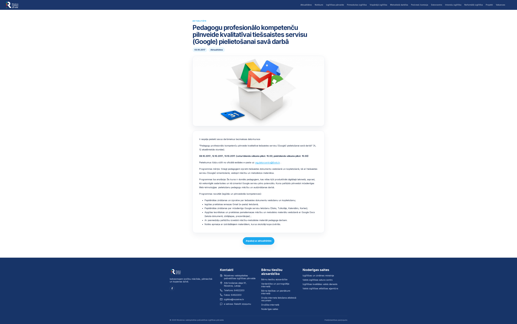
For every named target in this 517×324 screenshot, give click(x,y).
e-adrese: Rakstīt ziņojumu (237, 304)
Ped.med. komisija (419, 5)
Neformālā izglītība (473, 5)
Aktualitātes (306, 5)
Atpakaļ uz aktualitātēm (258, 240)
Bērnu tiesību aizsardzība (274, 279)
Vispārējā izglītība (378, 5)
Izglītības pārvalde (335, 5)
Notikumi (319, 5)
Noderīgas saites (269, 309)
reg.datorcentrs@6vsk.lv (267, 162)
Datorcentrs (436, 5)
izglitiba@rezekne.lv (234, 299)
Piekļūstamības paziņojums (336, 320)
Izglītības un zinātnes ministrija (318, 275)
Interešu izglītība (453, 5)
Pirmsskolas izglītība (357, 5)
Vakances (500, 5)
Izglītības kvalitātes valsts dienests (320, 284)
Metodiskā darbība (399, 5)
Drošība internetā (270, 304)
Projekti (489, 5)
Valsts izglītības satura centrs (318, 280)
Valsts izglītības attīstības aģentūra (320, 288)
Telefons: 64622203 (234, 290)
